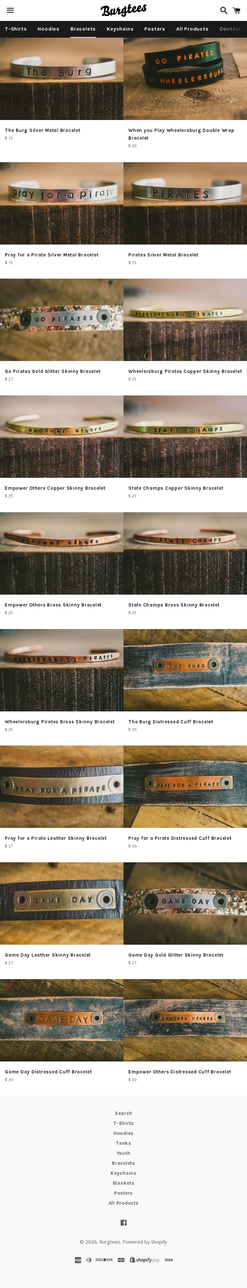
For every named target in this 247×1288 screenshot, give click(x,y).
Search (124, 1113)
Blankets (123, 1183)
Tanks (123, 1143)
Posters (154, 29)
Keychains (120, 29)
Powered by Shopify (145, 1241)
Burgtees (109, 1241)
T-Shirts (16, 29)
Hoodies (48, 29)
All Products (192, 29)
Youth (124, 1153)
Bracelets (83, 29)
